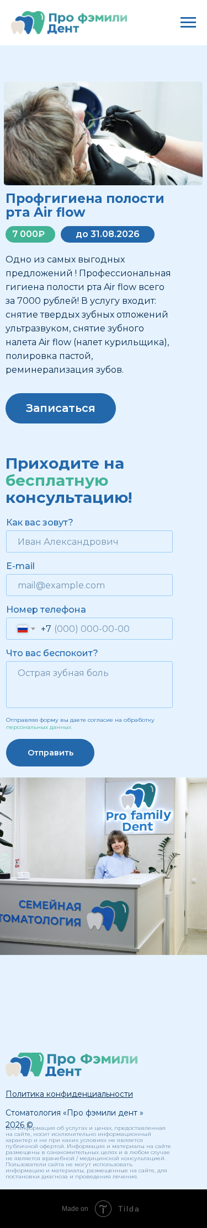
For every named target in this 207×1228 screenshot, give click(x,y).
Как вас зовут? (39, 522)
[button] (69, 1094)
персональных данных (38, 727)
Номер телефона (46, 609)
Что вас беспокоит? (52, 653)
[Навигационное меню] (188, 22)
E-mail (20, 566)
